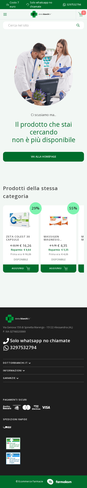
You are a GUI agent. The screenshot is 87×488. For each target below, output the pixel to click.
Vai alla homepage (43, 156)
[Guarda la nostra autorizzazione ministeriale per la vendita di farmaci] (13, 444)
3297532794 (74, 4)
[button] (43, 363)
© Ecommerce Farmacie (29, 481)
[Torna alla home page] (41, 14)
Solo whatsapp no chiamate (41, 4)
